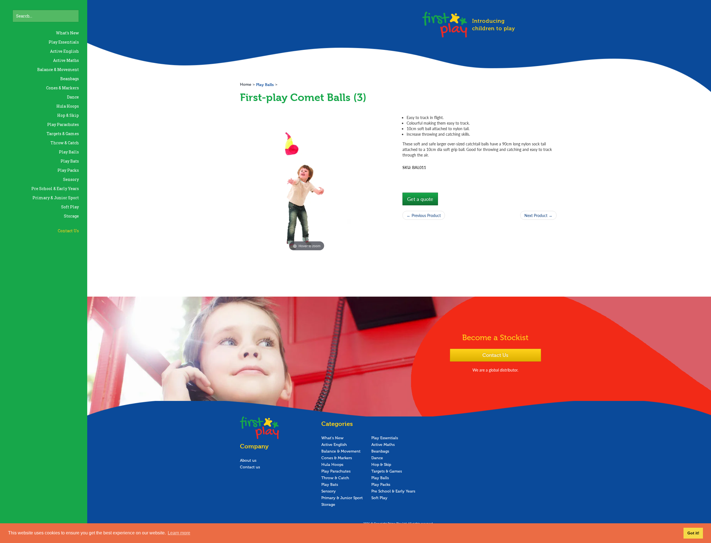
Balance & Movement (58, 69)
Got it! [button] (693, 533)
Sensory (71, 179)
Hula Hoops (67, 106)
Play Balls (69, 152)
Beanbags (69, 78)
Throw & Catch (65, 142)
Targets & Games (63, 133)
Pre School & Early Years (55, 188)
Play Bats (70, 161)
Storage (71, 216)
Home (245, 84)
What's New (67, 33)
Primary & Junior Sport (55, 197)
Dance (73, 97)
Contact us (250, 467)
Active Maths (66, 60)
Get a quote (420, 198)
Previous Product (424, 215)
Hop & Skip (68, 115)
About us (248, 460)
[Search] (76, 12)
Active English (64, 51)
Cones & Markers (62, 87)
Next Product (538, 215)
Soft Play (70, 206)
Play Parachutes (63, 124)
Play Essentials (64, 42)
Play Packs (68, 170)
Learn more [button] (179, 533)
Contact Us (68, 230)
